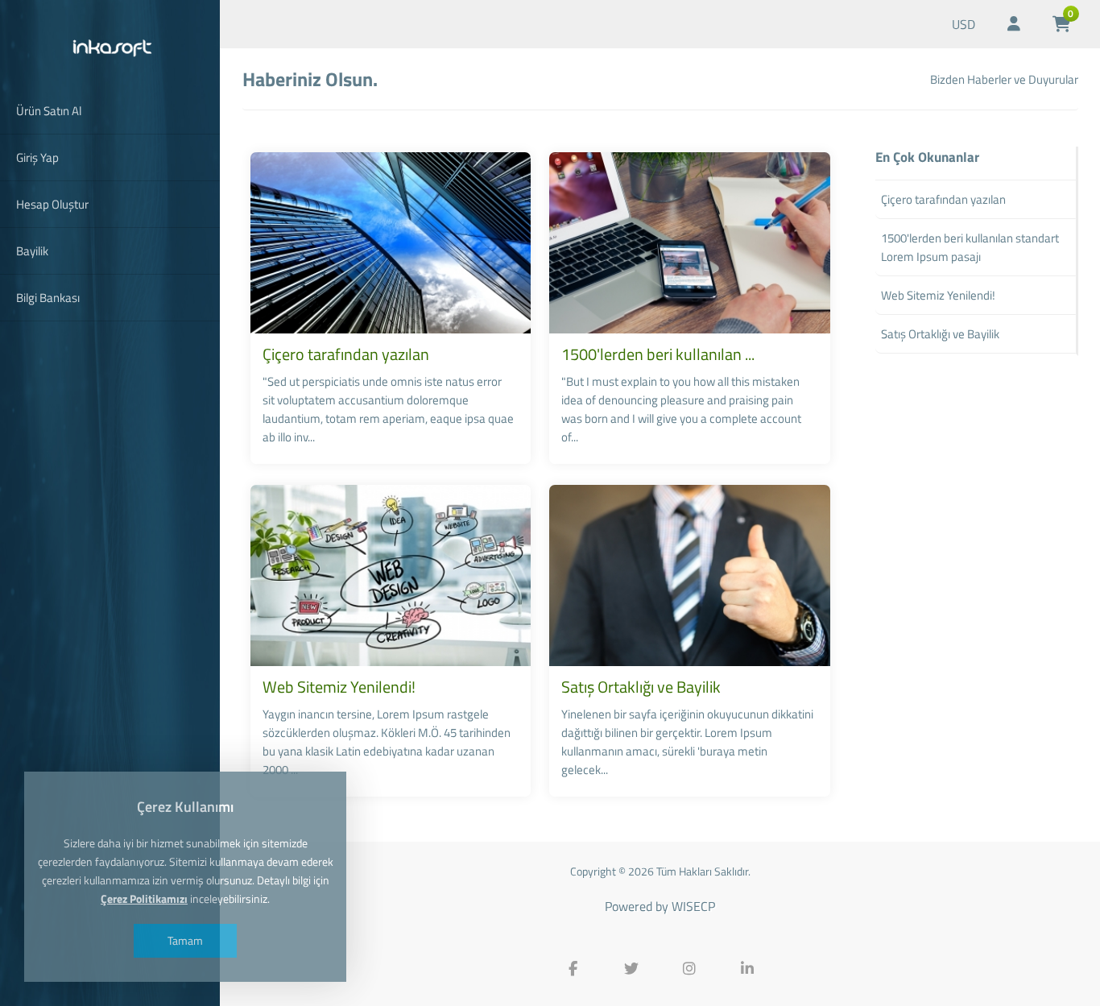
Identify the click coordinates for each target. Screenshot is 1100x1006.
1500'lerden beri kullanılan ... (658, 354)
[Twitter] (631, 969)
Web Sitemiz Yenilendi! (339, 686)
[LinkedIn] (747, 969)
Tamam (185, 940)
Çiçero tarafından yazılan (346, 354)
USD (963, 24)
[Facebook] (573, 969)
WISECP (693, 906)
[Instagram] (689, 969)
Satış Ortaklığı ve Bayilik (641, 686)
